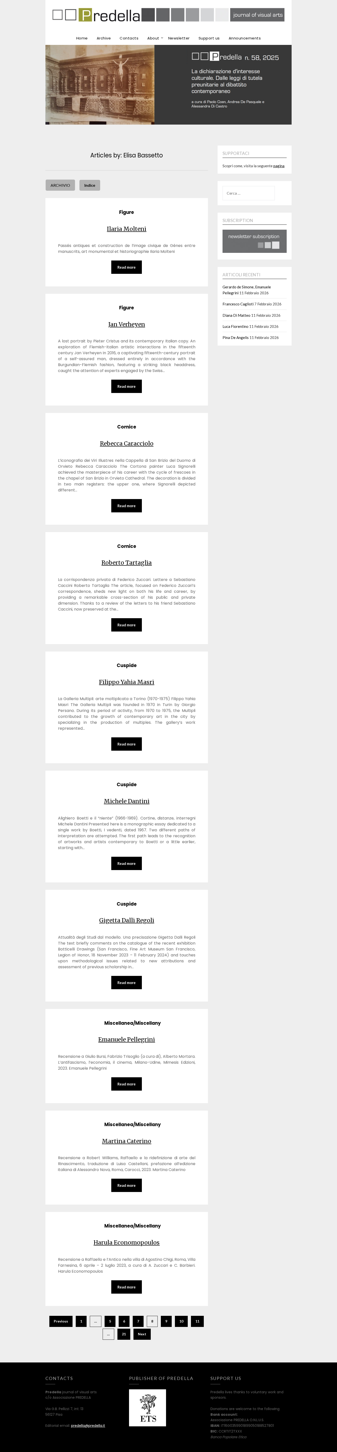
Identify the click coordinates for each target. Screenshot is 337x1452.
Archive (104, 38)
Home (82, 38)
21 (124, 1334)
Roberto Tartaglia (126, 562)
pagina (278, 166)
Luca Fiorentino (235, 326)
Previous (61, 1321)
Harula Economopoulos (127, 1242)
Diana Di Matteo (236, 315)
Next (142, 1334)
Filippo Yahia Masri (126, 682)
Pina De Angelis (236, 337)
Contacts (129, 38)
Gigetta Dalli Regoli (126, 920)
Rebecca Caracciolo (126, 443)
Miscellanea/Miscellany (132, 1023)
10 (181, 1321)
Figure (126, 212)
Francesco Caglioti (238, 304)
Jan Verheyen (126, 324)
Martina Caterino (126, 1141)
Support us (209, 38)
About (153, 38)
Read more (126, 267)
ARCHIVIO (60, 185)
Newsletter (179, 38)
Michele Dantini (127, 801)
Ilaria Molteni (126, 228)
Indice (89, 185)
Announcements (245, 38)
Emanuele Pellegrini (126, 1039)
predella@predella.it (88, 1425)
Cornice (126, 427)
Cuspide (127, 665)
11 (197, 1321)
